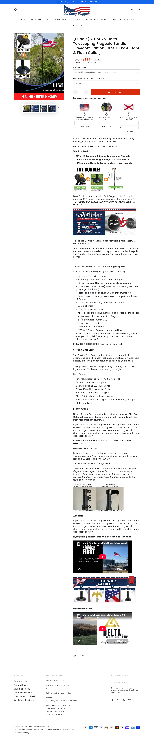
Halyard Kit (104, 463)
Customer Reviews (24, 700)
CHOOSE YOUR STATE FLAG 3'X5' (128, 118)
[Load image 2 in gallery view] (35, 108)
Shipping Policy (22, 688)
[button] (15, 10)
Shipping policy (23, 733)
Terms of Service (23, 692)
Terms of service (69, 730)
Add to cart (115, 92)
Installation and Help (25, 696)
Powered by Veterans (23, 730)
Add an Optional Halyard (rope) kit (89, 78)
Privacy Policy (21, 681)
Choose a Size (79, 67)
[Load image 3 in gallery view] (43, 108)
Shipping (76, 62)
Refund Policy (21, 685)
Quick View (84, 107)
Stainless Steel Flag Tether (106, 118)
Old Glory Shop (27, 726)
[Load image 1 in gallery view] (27, 108)
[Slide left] (19, 108)
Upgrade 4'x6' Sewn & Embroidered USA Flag (84, 118)
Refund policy (39, 730)
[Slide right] (59, 108)
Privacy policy (53, 730)
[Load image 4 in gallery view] (52, 108)
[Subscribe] (138, 682)
